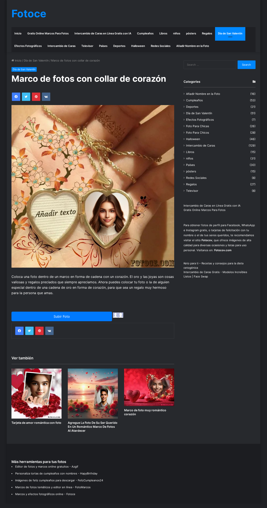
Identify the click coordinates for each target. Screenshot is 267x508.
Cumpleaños (145, 33)
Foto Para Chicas (197, 126)
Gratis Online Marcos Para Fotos (48, 33)
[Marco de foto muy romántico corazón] (149, 387)
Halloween (138, 46)
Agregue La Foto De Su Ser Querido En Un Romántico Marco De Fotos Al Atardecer (92, 426)
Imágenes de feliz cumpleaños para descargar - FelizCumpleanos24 (59, 480)
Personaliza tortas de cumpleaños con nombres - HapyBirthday (56, 473)
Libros (163, 33)
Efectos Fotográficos (28, 46)
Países (103, 46)
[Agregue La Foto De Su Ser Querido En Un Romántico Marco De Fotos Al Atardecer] (93, 394)
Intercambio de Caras (62, 46)
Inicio (17, 33)
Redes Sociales (160, 46)
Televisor (87, 46)
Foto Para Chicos (197, 132)
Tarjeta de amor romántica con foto (36, 422)
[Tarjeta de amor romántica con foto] (36, 394)
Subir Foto (62, 316)
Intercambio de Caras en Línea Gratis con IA (102, 33)
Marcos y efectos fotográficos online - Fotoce (45, 494)
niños (176, 33)
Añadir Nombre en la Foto (192, 46)
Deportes (119, 46)
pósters (191, 33)
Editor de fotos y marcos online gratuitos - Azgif (46, 466)
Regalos (207, 33)
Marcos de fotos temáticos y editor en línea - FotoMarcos (53, 487)
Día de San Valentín (230, 33)
